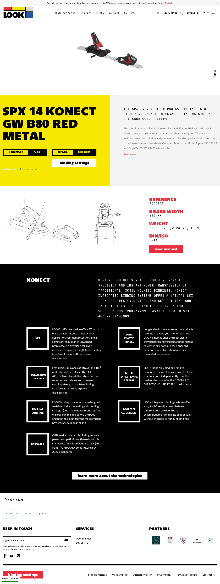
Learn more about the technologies (110, 476)
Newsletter (170, 13)
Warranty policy (120, 574)
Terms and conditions (187, 574)
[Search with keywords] (213, 13)
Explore (114, 13)
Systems (86, 13)
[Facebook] (5, 556)
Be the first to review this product (26, 514)
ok (66, 540)
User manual (166, 249)
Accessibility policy (142, 574)
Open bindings (65, 13)
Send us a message (97, 574)
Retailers (192, 13)
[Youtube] (11, 556)
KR (204, 13)
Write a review (28, 170)
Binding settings (74, 163)
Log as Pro (82, 542)
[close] (217, 3)
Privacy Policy (164, 574)
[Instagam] (18, 556)
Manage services (10, 579)
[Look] (18, 17)
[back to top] (210, 574)
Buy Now (129, 13)
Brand (100, 13)
